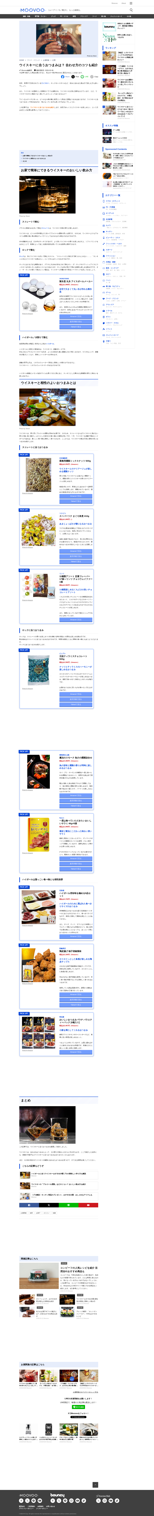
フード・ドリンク (33, 60)
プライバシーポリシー (26, 1508)
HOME (21, 60)
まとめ (25, 161)
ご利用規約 (31, 1506)
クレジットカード (116, 16)
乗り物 (103, 16)
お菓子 (38, 1213)
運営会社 (22, 1506)
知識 (54, 1213)
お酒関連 (46, 60)
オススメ (46, 1213)
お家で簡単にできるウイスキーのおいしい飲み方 (37, 156)
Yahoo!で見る (76, 327)
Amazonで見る (76, 316)
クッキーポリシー (42, 1508)
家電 (74, 16)
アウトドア (84, 16)
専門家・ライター (41, 16)
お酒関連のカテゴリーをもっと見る (85, 1392)
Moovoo (115, 3)
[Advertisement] (58, 132)
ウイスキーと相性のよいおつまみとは (34, 158)
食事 (31, 1213)
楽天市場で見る (76, 321)
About (124, 3)
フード (94, 16)
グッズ (53, 16)
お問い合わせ (50, 1506)
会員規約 (40, 1506)
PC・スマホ (64, 16)
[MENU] (131, 3)
